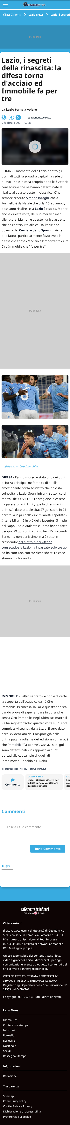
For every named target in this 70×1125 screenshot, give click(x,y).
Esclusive (9, 1040)
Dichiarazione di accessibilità (22, 1111)
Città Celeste (12, 15)
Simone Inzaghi (37, 198)
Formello (8, 1035)
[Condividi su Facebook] (11, 117)
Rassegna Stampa (14, 1056)
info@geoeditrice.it (34, 968)
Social (7, 1051)
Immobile (15, 745)
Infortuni (9, 1030)
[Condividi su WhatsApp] (4, 117)
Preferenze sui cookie (17, 1116)
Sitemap (8, 1096)
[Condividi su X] (18, 117)
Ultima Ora (10, 1020)
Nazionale (9, 1046)
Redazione (10, 1076)
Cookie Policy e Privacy (17, 1106)
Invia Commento (48, 849)
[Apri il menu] (5, 4)
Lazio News (36, 14)
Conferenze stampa (16, 1025)
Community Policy (14, 1101)
